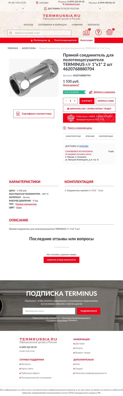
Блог (77, 364)
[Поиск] (11, 33)
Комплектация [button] (106, 136)
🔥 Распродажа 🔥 (40, 40)
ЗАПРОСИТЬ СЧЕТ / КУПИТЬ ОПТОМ (90, 109)
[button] (71, 4)
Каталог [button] (28, 25)
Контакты (93, 25)
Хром (19, 208)
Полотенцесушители (65, 40)
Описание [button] (89, 136)
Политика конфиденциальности (91, 373)
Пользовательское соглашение (36, 378)
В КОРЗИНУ (87, 101)
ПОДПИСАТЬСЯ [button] (89, 311)
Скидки (78, 369)
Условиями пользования (57, 320)
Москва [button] (83, 146)
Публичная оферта (30, 373)
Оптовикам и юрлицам (52, 25)
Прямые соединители (26, 204)
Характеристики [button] (73, 136)
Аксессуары (86, 40)
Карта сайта (27, 369)
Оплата (78, 348)
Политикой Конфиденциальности (76, 318)
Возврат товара (82, 353)
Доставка (79, 344)
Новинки (77, 25)
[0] (109, 32)
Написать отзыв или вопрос (61, 260)
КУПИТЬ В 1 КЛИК (106, 101)
